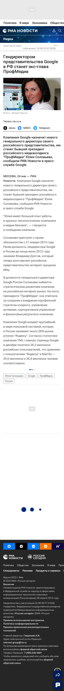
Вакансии (8, 584)
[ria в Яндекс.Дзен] (21, 546)
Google (31, 376)
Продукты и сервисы (48, 570)
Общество (23, 565)
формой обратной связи (33, 649)
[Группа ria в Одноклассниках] (46, 546)
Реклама (27, 570)
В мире (51, 565)
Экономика (38, 565)
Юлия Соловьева (14, 376)
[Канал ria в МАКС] (9, 546)
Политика (8, 565)
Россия (9, 381)
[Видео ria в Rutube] (58, 546)
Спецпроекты (11, 570)
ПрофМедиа (46, 376)
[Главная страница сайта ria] (19, 30)
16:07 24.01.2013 (12, 46)
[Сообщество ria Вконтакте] (33, 546)
